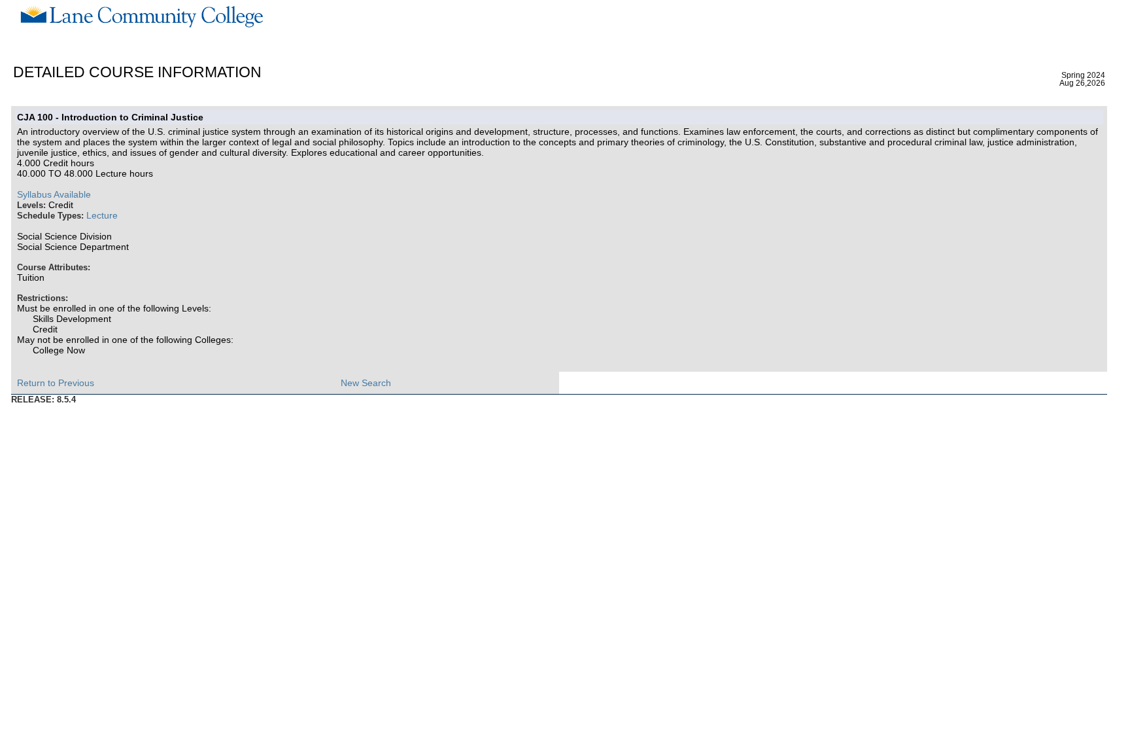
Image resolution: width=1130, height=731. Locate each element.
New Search (366, 383)
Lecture (102, 215)
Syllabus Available (54, 194)
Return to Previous (55, 383)
